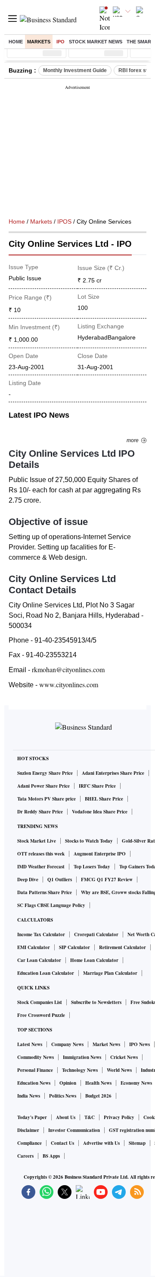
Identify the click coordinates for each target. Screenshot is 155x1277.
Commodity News (35, 1057)
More (133, 440)
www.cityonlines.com (68, 684)
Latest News (29, 1044)
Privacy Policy (119, 1117)
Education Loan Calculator (45, 973)
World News (119, 1070)
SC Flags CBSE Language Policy (51, 905)
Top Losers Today (92, 867)
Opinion (67, 1083)
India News (28, 1096)
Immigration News (82, 1057)
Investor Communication (74, 1130)
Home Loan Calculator (94, 960)
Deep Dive (27, 880)
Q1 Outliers (59, 880)
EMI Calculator (33, 947)
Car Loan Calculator (39, 960)
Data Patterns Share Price (44, 892)
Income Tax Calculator (41, 934)
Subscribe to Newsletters (96, 1002)
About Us (65, 1117)
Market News (106, 1044)
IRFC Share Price (97, 786)
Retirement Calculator (122, 947)
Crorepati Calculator (96, 934)
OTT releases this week (41, 854)
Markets (38, 41)
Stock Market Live (36, 841)
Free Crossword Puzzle (41, 1015)
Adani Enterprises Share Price (113, 773)
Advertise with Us (101, 1143)
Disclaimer (28, 1130)
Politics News (62, 1096)
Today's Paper (32, 1117)
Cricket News (124, 1057)
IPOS (64, 221)
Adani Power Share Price (43, 786)
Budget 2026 (98, 1096)
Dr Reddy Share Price (40, 812)
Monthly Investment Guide (75, 70)
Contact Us (62, 1143)
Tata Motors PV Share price (46, 799)
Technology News (80, 1070)
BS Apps (51, 1156)
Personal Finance (35, 1070)
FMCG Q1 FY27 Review (107, 880)
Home (16, 41)
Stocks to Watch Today (89, 841)
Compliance (29, 1143)
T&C (89, 1117)
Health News (98, 1083)
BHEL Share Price (104, 799)
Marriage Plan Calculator (110, 973)
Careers (25, 1156)
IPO (60, 41)
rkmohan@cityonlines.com (68, 669)
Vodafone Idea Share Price (99, 812)
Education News (33, 1083)
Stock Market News (95, 41)
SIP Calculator (74, 947)
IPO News (139, 1044)
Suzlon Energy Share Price (45, 773)
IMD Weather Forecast (41, 867)
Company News (67, 1044)
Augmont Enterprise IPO (100, 854)
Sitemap (137, 1143)
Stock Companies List (39, 1002)
